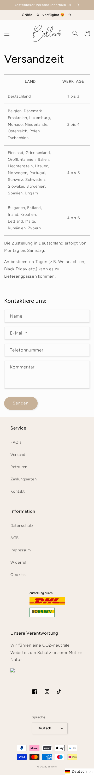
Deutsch (44, 728)
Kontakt (17, 491)
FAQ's (15, 442)
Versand (17, 454)
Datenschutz (21, 525)
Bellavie (52, 766)
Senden (21, 403)
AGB (14, 537)
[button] (7, 33)
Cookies (18, 574)
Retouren (18, 466)
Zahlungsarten (23, 479)
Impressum (20, 550)
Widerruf (18, 562)
